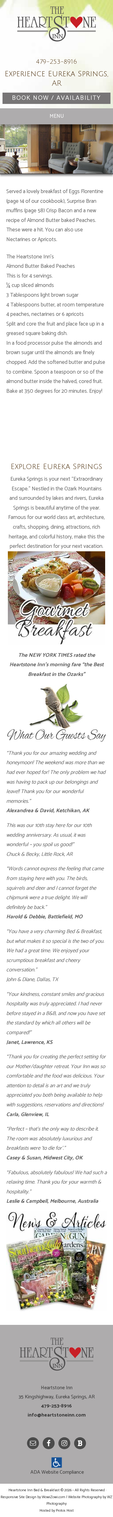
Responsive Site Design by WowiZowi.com (33, 1497)
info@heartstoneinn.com (57, 1415)
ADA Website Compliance (57, 1472)
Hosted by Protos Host (57, 1511)
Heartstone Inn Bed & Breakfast (56, 29)
